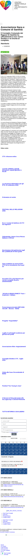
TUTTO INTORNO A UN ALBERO (13, 411)
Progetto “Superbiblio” (10, 321)
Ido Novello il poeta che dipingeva (11, 461)
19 (9, 453)
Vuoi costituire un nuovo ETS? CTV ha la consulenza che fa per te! (13, 265)
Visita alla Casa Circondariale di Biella (13, 372)
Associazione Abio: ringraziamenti (14, 346)
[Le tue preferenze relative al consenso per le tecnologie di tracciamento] (2, 553)
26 (9, 469)
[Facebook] (2, 17)
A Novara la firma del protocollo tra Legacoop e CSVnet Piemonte (13, 398)
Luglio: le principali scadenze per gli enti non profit (13, 333)
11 (5, 450)
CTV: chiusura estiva (9, 156)
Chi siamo (3, 546)
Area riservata (4, 554)
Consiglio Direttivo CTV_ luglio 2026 (12, 359)
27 (2, 444)
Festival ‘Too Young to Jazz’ (11, 386)
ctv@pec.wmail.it (7, 486)
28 (5, 444)
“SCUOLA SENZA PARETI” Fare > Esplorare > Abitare (13, 294)
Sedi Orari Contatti (8, 513)
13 (13, 450)
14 (17, 450)
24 (2, 469)
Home (2, 545)
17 (2, 453)
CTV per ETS (4, 549)
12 (9, 450)
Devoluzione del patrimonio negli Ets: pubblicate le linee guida (13, 250)
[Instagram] (20, 17)
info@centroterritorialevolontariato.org (13, 484)
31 (17, 444)
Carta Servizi (4, 547)
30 (13, 444)
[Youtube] (11, 17)
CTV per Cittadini (5, 550)
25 (5, 469)
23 (24, 453)
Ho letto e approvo (10, 432)
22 (21, 453)
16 (24, 450)
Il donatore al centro (9, 197)
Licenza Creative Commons (7, 532)
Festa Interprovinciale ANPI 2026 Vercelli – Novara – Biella (13, 307)
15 (21, 450)
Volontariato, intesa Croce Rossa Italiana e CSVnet (13, 237)
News (2, 551)
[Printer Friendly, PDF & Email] (5, 52)
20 (13, 453)
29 (9, 444)
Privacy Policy (7, 516)
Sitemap (5, 514)
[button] (1, 24)
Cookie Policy (6, 517)
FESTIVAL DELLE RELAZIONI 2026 (12, 210)
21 (17, 453)
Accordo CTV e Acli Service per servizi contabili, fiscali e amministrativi (13, 280)
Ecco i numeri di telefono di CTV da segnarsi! (13, 223)
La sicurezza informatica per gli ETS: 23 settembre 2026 (13, 184)
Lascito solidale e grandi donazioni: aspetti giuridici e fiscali (12, 170)
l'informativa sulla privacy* (13, 432)
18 (5, 453)
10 (2, 450)
